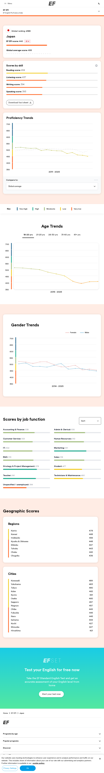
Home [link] (5, 713)
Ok (28, 768)
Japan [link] (21, 713)
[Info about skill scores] (96, 65)
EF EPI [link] (13, 713)
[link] (13, 11)
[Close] (100, 759)
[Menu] (99, 11)
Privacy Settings (9, 768)
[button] (8, 3)
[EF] (52, 4)
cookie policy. (39, 763)
